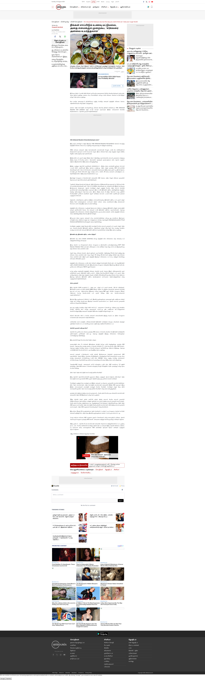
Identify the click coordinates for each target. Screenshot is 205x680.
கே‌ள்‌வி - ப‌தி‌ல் (133, 651)
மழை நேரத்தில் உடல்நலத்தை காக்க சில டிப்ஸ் (59, 60)
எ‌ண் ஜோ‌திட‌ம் (133, 642)
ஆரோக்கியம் (125, 7)
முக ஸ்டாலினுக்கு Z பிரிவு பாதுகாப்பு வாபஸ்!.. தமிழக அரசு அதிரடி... (140, 52)
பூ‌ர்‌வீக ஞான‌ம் (133, 656)
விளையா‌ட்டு (86, 7)
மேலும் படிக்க (135, 48)
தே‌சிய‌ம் (72, 651)
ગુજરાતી (117, 1)
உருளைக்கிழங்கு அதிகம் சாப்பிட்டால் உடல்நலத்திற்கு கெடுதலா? (59, 65)
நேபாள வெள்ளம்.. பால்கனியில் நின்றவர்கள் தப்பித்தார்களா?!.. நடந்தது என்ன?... (139, 103)
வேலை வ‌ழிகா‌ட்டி (75, 648)
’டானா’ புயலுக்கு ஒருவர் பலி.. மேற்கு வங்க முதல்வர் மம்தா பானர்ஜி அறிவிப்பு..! (104, 465)
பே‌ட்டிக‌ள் (107, 645)
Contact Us (81, 672)
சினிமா (104, 7)
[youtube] (152, 2)
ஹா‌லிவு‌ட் (107, 659)
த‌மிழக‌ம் (96, 7)
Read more (86, 455)
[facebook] (144, 2)
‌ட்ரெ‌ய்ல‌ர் (107, 667)
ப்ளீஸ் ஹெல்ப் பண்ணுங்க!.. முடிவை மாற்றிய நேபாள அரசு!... (140, 90)
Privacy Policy (88, 672)
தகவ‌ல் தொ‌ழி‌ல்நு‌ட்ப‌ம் (77, 642)
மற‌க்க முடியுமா (109, 664)
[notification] (151, 6)
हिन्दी (83, 1)
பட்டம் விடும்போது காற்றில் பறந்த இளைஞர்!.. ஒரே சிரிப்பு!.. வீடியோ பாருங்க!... (139, 65)
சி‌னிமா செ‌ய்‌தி (109, 642)
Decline (8, 679)
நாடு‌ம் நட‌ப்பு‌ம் (74, 659)
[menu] (53, 7)
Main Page (54, 672)
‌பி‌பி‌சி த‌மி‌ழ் (65, 22)
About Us (61, 672)
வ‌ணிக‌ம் (73, 645)
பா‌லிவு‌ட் (106, 661)
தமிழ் (93, 1)
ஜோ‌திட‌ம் (113, 7)
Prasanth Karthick (57, 27)
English (88, 1)
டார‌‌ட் (130, 648)
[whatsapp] (65, 36)
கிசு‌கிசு (106, 648)
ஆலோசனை (133, 659)
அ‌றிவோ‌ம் (73, 656)
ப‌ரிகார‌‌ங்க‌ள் (133, 653)
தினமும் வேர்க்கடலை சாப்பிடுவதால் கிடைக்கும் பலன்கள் (60, 46)
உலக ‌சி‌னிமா (108, 656)
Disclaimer (74, 672)
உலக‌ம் (72, 653)
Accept (3, 679)
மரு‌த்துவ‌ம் (75, 473)
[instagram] (149, 2)
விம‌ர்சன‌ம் (107, 651)
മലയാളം (108, 1)
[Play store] (148, 6)
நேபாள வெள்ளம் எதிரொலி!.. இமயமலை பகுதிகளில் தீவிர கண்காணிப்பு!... (138, 77)
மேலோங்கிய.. (86, 473)
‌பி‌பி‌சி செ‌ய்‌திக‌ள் (76, 22)
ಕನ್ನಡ (112, 1)
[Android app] (102, 634)
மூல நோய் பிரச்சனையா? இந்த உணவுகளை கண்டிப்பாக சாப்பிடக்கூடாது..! (59, 56)
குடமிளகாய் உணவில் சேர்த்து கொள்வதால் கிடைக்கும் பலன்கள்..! (60, 51)
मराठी (98, 1)
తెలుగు (102, 1)
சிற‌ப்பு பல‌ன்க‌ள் (134, 645)
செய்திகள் (74, 7)
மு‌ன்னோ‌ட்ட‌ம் (108, 653)
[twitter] (146, 2)
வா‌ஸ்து (131, 661)
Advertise (67, 672)
